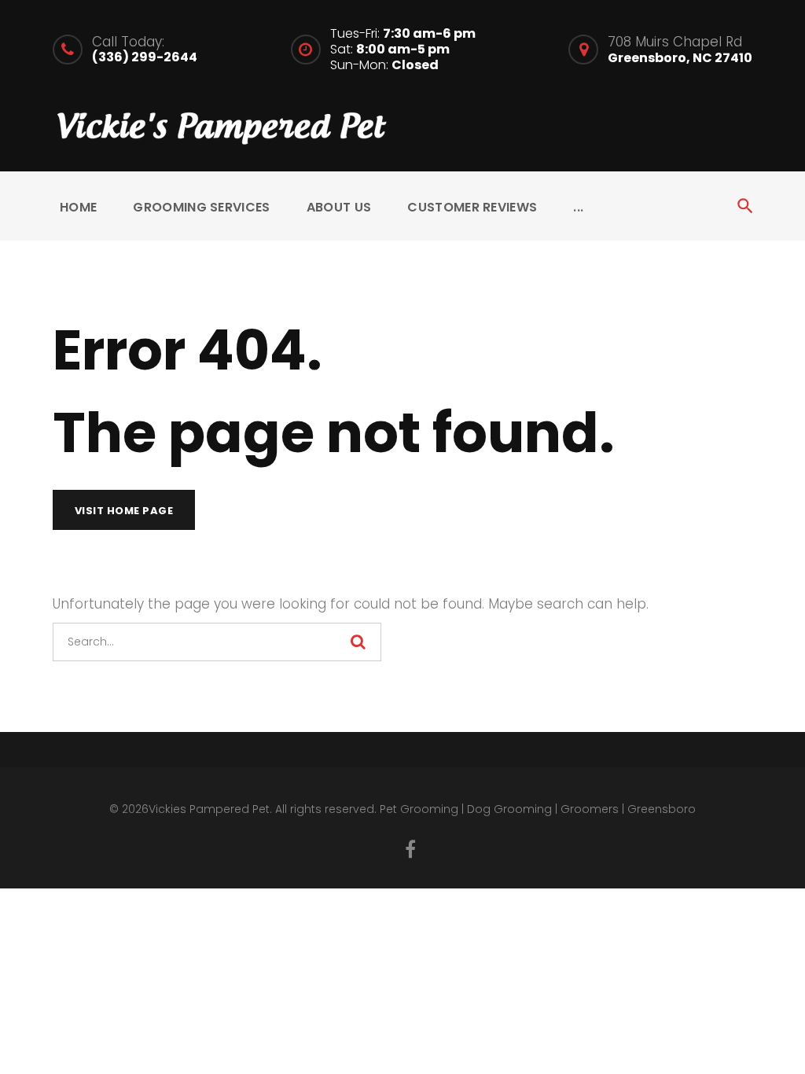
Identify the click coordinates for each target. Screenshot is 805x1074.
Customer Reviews (472, 207)
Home (78, 207)
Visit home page (124, 510)
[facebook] (410, 849)
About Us (339, 207)
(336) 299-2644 (144, 57)
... (578, 207)
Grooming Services (201, 207)
